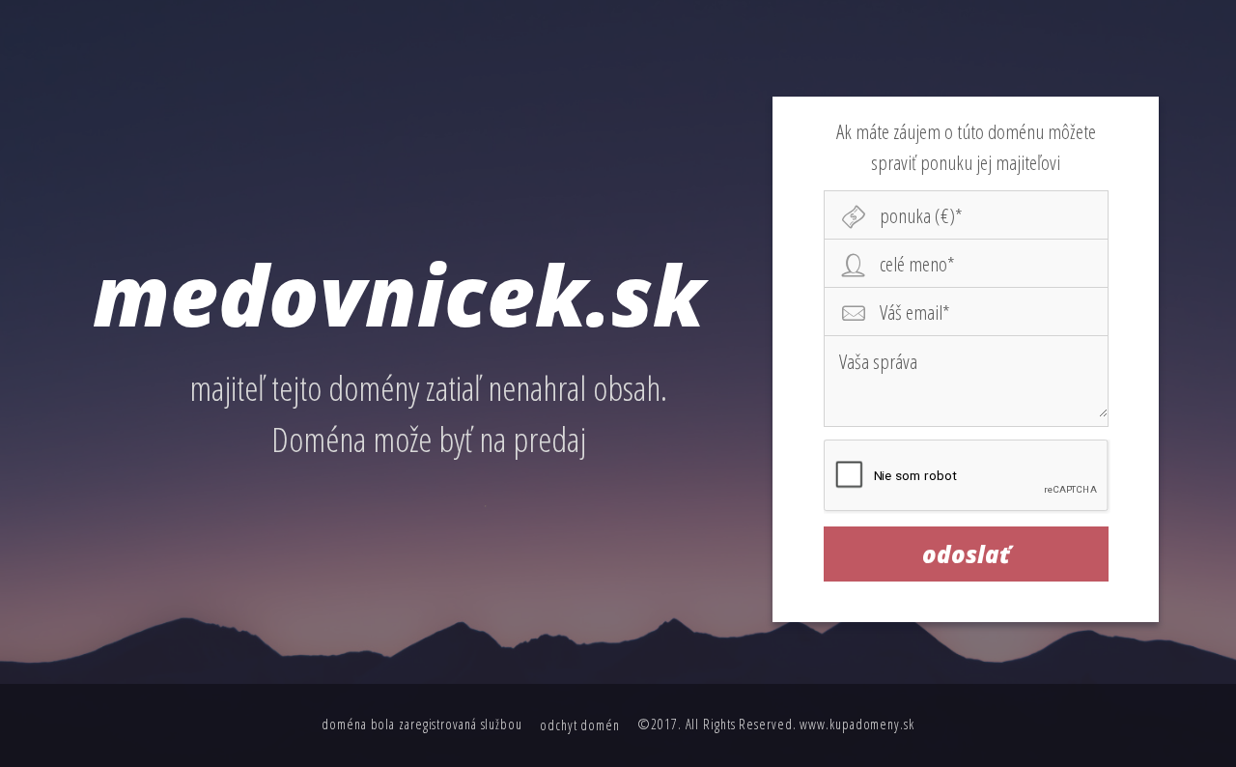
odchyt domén (580, 725)
